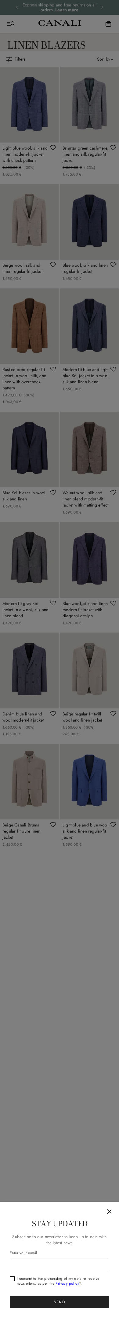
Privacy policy (67, 1283)
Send (59, 1302)
